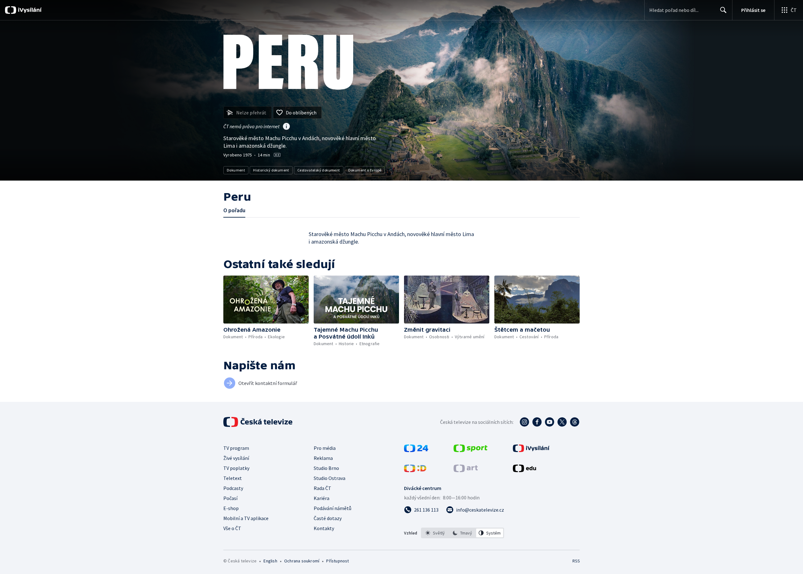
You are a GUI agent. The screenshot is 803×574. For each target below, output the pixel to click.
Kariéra (321, 498)
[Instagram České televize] (524, 422)
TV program (236, 448)
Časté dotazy (328, 518)
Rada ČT (322, 488)
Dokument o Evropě (364, 170)
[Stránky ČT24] (416, 450)
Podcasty (233, 488)
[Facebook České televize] (537, 422)
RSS (576, 561)
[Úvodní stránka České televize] (258, 422)
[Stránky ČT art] (466, 470)
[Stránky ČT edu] (524, 470)
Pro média (325, 448)
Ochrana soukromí (301, 561)
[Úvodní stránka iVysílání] (29, 10)
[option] (435, 533)
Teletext (232, 478)
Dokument (236, 170)
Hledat (723, 10)
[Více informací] (286, 127)
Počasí (230, 498)
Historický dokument (271, 170)
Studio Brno (326, 468)
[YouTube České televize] (550, 422)
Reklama (323, 458)
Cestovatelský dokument (318, 170)
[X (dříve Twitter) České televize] (562, 422)
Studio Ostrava (329, 478)
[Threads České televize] (575, 422)
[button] (266, 300)
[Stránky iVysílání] (531, 450)
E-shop (231, 508)
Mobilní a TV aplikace (246, 518)
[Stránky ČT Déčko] (415, 470)
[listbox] (462, 533)
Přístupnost (337, 561)
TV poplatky (236, 468)
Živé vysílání (236, 458)
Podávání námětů (332, 508)
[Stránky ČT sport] (470, 450)
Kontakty (324, 528)
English (270, 561)
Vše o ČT (232, 528)
